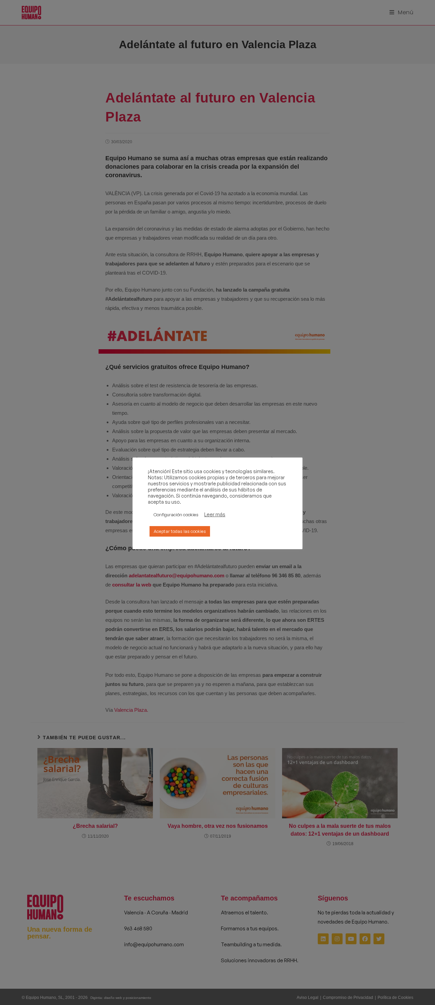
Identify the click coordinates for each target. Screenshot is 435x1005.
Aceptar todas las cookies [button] (180, 531)
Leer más (214, 514)
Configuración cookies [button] (176, 514)
